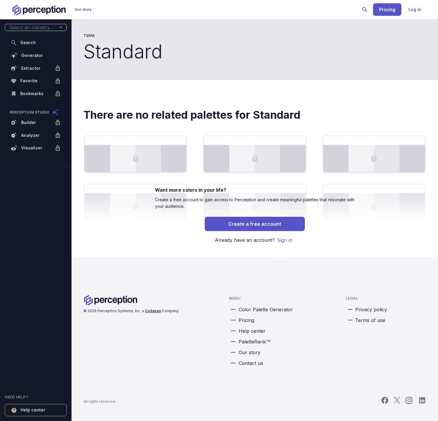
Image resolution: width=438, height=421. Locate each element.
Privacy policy (371, 309)
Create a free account (254, 224)
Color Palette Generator (266, 309)
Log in (415, 9)
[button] (36, 27)
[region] (36, 210)
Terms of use (370, 320)
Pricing (387, 10)
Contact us (251, 363)
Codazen (153, 311)
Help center (252, 331)
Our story (83, 9)
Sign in (284, 240)
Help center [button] (33, 409)
